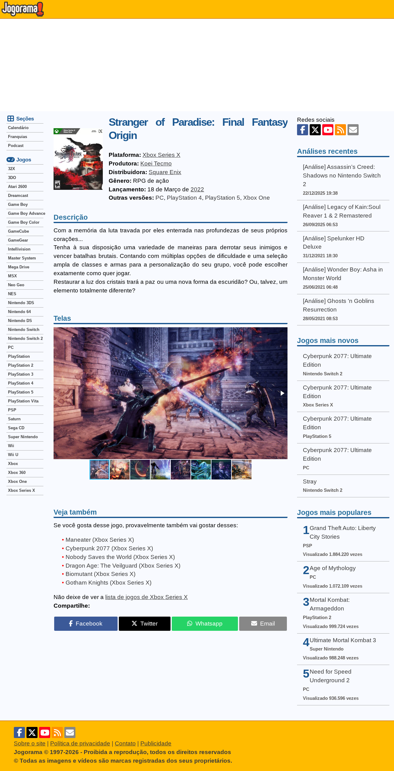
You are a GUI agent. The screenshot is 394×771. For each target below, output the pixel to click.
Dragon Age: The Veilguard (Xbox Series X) (123, 565)
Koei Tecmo (156, 163)
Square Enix (165, 172)
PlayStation (19, 356)
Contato (125, 743)
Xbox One (256, 197)
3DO (12, 177)
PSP (12, 410)
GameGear (18, 240)
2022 (197, 189)
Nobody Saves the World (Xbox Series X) (120, 557)
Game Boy (18, 204)
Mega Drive (18, 267)
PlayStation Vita (23, 401)
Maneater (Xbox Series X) (100, 539)
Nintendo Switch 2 (25, 338)
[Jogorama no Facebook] (302, 129)
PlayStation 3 (20, 374)
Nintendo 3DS (21, 302)
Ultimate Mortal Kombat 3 (343, 640)
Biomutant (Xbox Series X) (100, 574)
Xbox (13, 463)
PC (159, 197)
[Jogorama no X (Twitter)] (315, 129)
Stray (310, 481)
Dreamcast (18, 195)
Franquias (17, 136)
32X (11, 168)
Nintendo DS (20, 320)
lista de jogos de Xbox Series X (146, 597)
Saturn (14, 419)
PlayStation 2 (20, 365)
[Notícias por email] (353, 129)
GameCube (18, 231)
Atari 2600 (17, 186)
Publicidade (155, 743)
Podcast (15, 145)
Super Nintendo (23, 436)
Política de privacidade (80, 743)
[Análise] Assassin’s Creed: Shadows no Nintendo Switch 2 (342, 175)
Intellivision (19, 249)
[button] (282, 393)
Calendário (18, 127)
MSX (12, 276)
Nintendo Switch (23, 329)
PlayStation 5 (222, 197)
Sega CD (16, 428)
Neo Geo (16, 285)
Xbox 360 (17, 472)
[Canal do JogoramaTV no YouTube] (327, 129)
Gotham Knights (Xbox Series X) (108, 582)
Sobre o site (30, 743)
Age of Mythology (333, 568)
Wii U (13, 454)
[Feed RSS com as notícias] (340, 129)
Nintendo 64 (19, 311)
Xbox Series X (161, 155)
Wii (11, 445)
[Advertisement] (197, 65)
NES (12, 294)
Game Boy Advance (25, 213)
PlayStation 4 (184, 197)
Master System (22, 258)
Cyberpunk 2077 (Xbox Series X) (109, 548)
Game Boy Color (23, 222)
